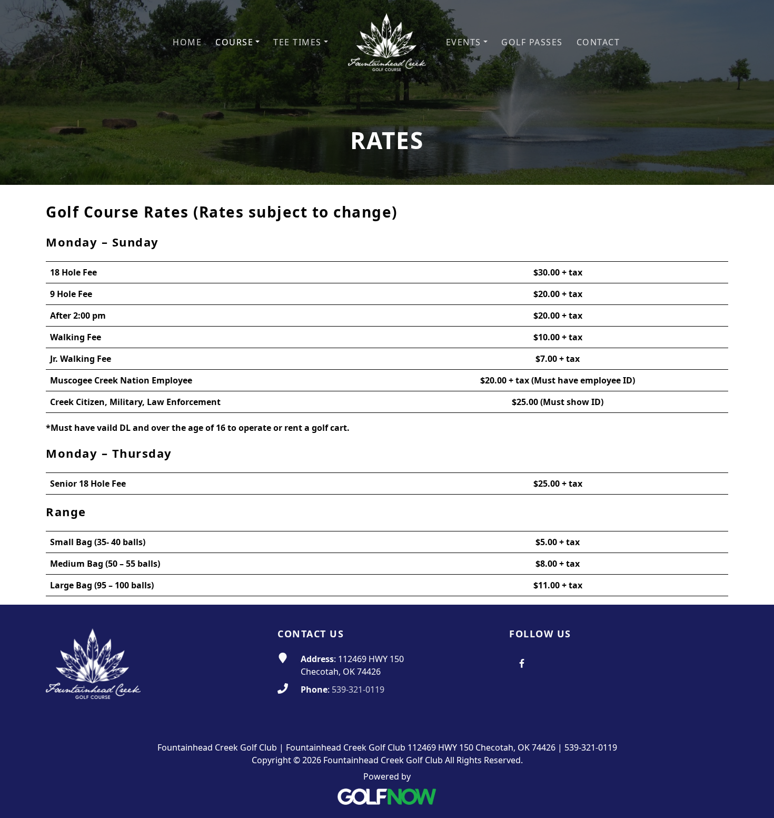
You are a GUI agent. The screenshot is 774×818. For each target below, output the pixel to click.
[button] (237, 42)
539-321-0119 (358, 689)
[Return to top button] (753, 584)
